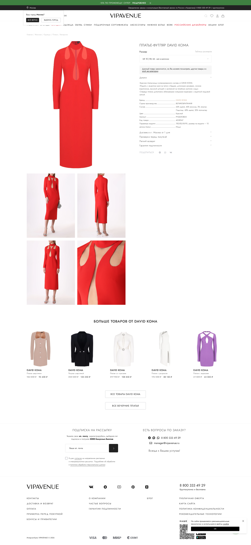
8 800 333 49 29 (203, 7)
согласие (78, 458)
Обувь (79, 24)
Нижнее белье (156, 24)
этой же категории (150, 71)
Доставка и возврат (40, 503)
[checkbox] (90, 461)
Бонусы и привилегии (42, 519)
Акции (212, 24)
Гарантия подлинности (105, 508)
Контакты (33, 498)
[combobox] (175, 58)
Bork (170, 24)
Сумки (88, 24)
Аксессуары (137, 24)
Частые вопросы (100, 503)
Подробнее (139, 2)
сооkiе (226, 523)
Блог (221, 24)
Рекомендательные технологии (200, 514)
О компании (97, 498)
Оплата (31, 508)
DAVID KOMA (181, 100)
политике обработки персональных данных (87, 464)
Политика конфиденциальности (201, 508)
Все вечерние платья (125, 405)
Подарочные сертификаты (111, 24)
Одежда (68, 24)
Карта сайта (187, 503)
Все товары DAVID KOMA (125, 394)
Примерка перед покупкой (45, 514)
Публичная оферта (191, 498)
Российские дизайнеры (190, 24)
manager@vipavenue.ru (166, 443)
